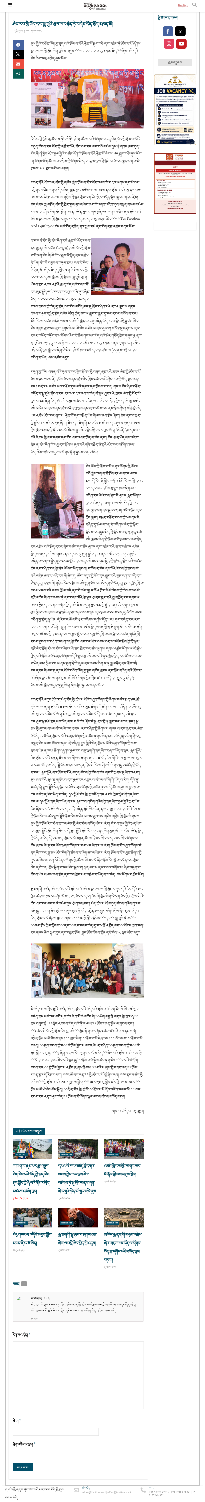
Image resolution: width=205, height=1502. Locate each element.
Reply (36, 1319)
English (183, 5)
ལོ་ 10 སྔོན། (47, 1298)
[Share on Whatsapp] (18, 74)
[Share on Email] (18, 64)
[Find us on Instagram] (169, 44)
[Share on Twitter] (18, 54)
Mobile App (21, 1154)
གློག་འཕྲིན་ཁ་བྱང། (24, 1444)
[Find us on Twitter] (180, 31)
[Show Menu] (10, 6)
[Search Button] (194, 6)
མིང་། (17, 1420)
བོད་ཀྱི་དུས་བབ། (19, 31)
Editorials (21, 1223)
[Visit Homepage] (95, 6)
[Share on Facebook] (18, 45)
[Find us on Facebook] (168, 31)
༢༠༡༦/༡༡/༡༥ (36, 31)
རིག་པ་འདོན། (21, 1334)
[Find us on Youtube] (181, 44)
